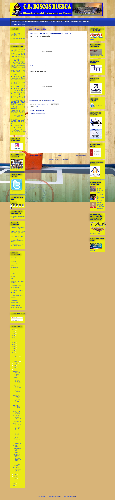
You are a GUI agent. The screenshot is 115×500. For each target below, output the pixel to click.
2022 (13, 329)
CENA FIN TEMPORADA (18, 70)
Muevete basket (14, 300)
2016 (13, 342)
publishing (43, 65)
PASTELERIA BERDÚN (17, 105)
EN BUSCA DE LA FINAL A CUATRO (17, 464)
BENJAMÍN (17, 59)
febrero (15, 478)
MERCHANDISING (18, 100)
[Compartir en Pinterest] (58, 104)
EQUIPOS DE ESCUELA (18, 24)
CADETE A (22, 61)
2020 (13, 333)
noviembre (16, 357)
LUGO (60, 496)
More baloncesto (51, 100)
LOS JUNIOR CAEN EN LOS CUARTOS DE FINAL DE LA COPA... (17, 458)
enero (15, 480)
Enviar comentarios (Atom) (61, 159)
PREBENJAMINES (14, 107)
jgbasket (13, 292)
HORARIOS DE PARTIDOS (18, 88)
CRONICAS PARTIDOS (15, 76)
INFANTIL (14, 90)
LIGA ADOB (22, 97)
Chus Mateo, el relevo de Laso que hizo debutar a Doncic (17, 245)
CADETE (13, 61)
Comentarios (16, 320)
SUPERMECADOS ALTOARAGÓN (15, 118)
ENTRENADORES (15, 81)
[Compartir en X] (55, 104)
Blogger (75, 496)
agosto (15, 363)
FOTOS (23, 82)
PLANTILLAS (14, 106)
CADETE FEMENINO (56, 21)
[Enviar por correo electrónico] (52, 104)
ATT (19, 56)
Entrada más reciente (35, 155)
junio (15, 367)
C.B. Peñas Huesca (15, 274)
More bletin (49, 65)
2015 (13, 344)
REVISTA (23, 115)
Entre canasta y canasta (16, 290)
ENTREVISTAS (14, 82)
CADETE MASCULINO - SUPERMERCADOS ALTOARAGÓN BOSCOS (30, 21)
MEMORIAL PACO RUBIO (19, 99)
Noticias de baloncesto (16, 307)
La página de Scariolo (16, 305)
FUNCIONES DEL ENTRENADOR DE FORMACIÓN (100, 197)
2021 (13, 331)
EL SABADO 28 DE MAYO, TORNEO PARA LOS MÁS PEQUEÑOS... (17, 399)
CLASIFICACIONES (15, 71)
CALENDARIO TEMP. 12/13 (17, 67)
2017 (13, 340)
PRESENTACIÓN (14, 110)
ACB (12, 279)
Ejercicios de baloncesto (16, 295)
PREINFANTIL (14, 108)
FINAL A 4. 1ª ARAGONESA (17, 442)
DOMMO (13, 79)
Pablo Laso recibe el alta (17, 236)
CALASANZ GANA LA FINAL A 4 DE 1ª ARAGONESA (17, 418)
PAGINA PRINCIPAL (17, 19)
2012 (13, 350)
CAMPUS (37, 106)
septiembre (16, 361)
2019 (13, 335)
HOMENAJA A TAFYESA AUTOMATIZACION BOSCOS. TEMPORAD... (17, 389)
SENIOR (18, 116)
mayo (15, 369)
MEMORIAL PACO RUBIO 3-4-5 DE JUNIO (17, 373)
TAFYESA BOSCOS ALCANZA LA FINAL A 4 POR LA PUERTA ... (17, 449)
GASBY (15, 83)
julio (15, 365)
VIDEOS (14, 130)
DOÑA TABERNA (20, 79)
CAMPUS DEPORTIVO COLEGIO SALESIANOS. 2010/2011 (17, 380)
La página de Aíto (15, 302)
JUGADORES (14, 94)
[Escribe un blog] (53, 104)
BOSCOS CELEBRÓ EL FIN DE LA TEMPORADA (17, 407)
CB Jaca (13, 276)
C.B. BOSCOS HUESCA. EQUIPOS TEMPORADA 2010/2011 (100, 189)
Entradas (15, 317)
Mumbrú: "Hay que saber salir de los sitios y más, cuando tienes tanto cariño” (18, 233)
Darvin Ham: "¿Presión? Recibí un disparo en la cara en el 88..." (17, 240)
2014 (13, 346)
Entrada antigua (81, 155)
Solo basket (13, 297)
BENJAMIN (22, 58)
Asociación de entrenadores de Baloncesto (17, 282)
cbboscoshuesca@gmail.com (18, 38)
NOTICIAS (15, 102)
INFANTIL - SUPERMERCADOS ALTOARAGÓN (77, 21)
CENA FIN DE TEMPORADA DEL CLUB (17, 412)
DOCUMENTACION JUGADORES (17, 78)
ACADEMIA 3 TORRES (17, 52)
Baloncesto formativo (16, 285)
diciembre (16, 354)
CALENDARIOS (14, 69)
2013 (13, 348)
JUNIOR (13, 96)
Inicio (59, 155)
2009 (13, 485)
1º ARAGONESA (15, 49)
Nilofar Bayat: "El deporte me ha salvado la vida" (18, 228)
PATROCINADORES (31, 19)
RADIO (22, 110)
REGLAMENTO (14, 111)
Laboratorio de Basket (16, 257)
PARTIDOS (13, 103)
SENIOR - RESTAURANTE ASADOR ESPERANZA (52, 19)
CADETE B (15, 62)
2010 (13, 483)
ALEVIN (12, 53)
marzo (15, 476)
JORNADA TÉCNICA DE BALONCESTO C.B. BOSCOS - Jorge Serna (100, 205)
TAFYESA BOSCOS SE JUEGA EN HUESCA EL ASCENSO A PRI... (17, 427)
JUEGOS (20, 93)
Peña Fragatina (14, 267)
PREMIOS (22, 108)
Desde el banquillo (15, 287)
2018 (13, 338)
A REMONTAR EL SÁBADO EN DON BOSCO (17, 469)
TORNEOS (18, 129)
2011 (13, 353)
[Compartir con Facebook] (57, 104)
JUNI (22, 94)
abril (15, 474)
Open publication (33, 65)
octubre (16, 359)
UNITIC (23, 129)
